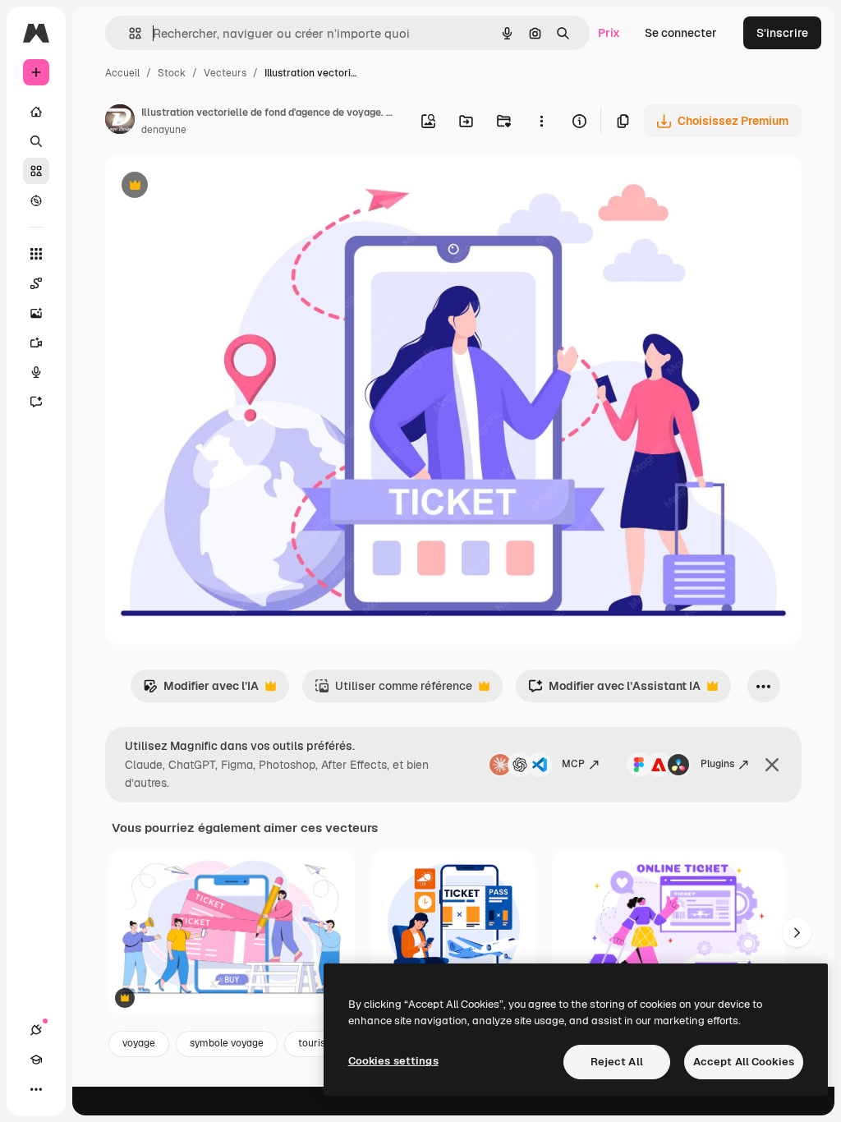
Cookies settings (393, 1061)
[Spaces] (36, 283)
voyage (138, 1043)
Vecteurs (225, 73)
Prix (609, 32)
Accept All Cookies (743, 1062)
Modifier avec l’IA (201, 690)
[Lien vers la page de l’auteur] (120, 121)
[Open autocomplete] (128, 33)
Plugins (717, 763)
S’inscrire (782, 32)
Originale (213, 187)
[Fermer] (772, 765)
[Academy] (36, 1059)
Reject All (617, 1062)
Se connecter (681, 32)
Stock (172, 73)
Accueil (122, 73)
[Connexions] (36, 1030)
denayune (163, 129)
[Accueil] (36, 112)
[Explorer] (36, 200)
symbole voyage (227, 1043)
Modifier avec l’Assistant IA (614, 690)
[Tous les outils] (36, 254)
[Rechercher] (36, 141)
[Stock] (36, 171)
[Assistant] (36, 402)
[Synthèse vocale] (36, 372)
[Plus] (36, 1089)
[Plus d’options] (541, 120)
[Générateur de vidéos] (36, 342)
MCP (573, 763)
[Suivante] (796, 932)
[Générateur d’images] (36, 313)
